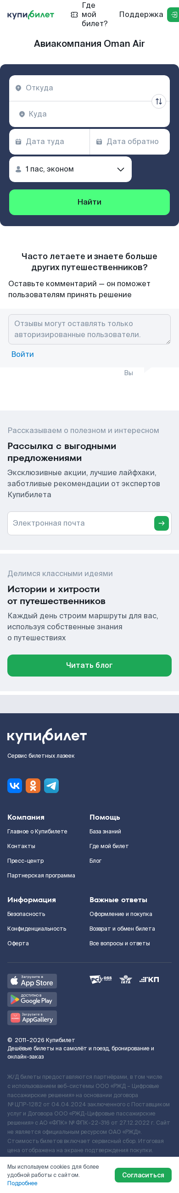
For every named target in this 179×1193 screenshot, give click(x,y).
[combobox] (89, 88)
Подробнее (22, 1183)
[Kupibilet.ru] (30, 15)
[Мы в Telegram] (51, 785)
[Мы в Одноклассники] (33, 785)
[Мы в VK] (14, 785)
